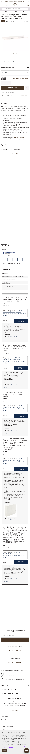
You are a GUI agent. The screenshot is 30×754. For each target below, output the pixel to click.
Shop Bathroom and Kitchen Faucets (15, 703)
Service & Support (9, 690)
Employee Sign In (5, 729)
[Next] (28, 1)
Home (2, 11)
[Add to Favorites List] (27, 88)
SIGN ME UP (15, 640)
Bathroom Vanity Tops (20, 11)
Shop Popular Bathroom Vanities (15, 705)
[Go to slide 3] (16, 53)
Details (26, 78)
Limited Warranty (19, 137)
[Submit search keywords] (2, 9)
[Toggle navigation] (3, 5)
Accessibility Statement (7, 723)
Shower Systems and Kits (15, 701)
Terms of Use (4, 716)
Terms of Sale (4, 720)
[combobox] (15, 9)
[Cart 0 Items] (28, 5)
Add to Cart (12, 87)
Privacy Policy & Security (7, 726)
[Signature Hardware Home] (15, 4)
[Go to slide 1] (13, 53)
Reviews (5, 245)
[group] (15, 1)
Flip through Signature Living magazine (14, 1)
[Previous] (1, 1)
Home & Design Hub (9, 694)
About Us (5, 685)
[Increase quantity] (9, 83)
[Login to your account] (6, 5)
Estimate (23, 96)
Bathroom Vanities (9, 11)
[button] (29, 731)
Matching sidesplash (9, 139)
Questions (6, 270)
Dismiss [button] (4, 750)
